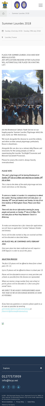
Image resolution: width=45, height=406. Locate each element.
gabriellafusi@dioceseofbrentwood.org (16, 309)
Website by (8, 405)
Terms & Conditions (7, 402)
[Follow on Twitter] (3, 387)
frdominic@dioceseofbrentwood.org (15, 311)
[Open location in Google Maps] (3, 323)
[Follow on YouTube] (18, 387)
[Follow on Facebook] (8, 387)
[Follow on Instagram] (13, 387)
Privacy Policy (20, 402)
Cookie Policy (31, 402)
